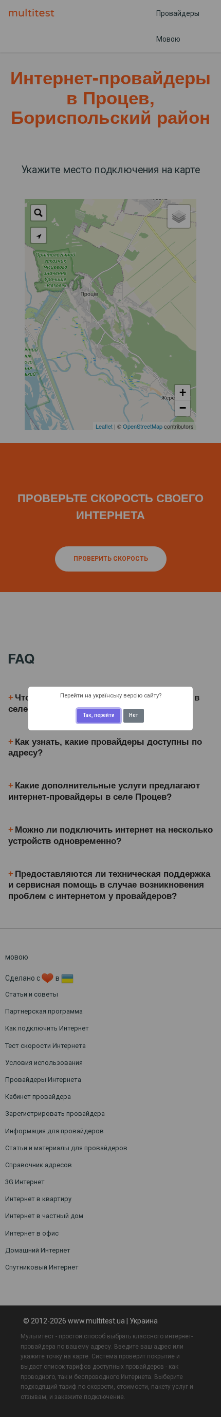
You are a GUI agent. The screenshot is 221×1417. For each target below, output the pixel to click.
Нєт (133, 715)
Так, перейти (99, 715)
